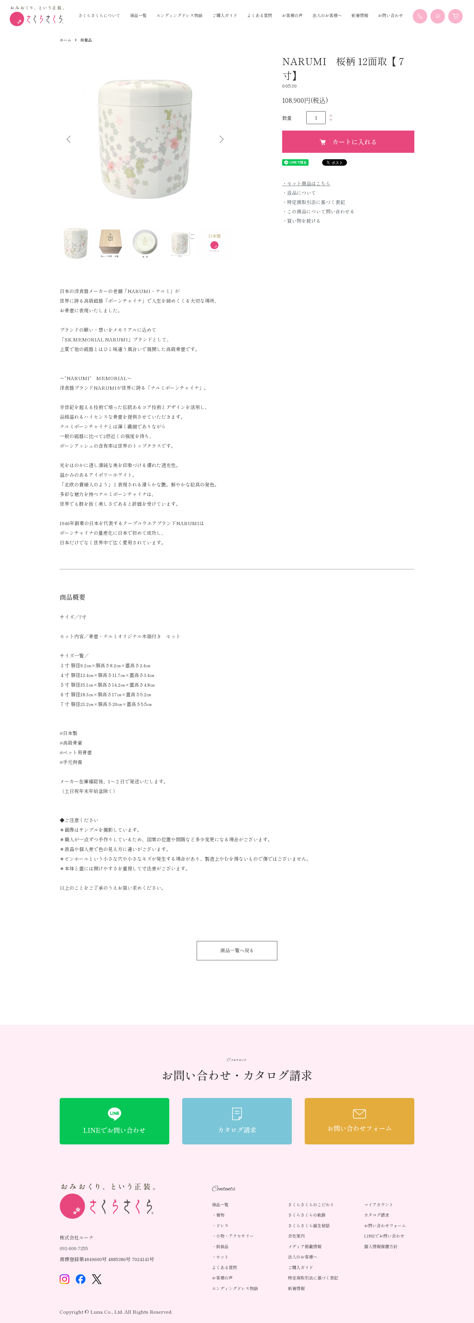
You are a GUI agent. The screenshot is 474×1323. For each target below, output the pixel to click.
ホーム (65, 40)
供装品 (222, 1246)
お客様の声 (292, 15)
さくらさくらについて (99, 15)
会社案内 (296, 1236)
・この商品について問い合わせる (318, 211)
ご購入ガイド (224, 15)
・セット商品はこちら (306, 183)
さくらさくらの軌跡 (307, 1215)
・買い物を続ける (301, 220)
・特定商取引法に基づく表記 (313, 202)
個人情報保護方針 (381, 1246)
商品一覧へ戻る (237, 950)
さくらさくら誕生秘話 (309, 1225)
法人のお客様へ (327, 15)
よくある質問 (259, 15)
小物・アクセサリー (235, 1236)
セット (222, 1257)
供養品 (86, 40)
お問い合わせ (390, 15)
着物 (220, 1215)
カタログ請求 (376, 1215)
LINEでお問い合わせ (384, 1236)
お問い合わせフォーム (385, 1225)
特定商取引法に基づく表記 (313, 1278)
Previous (69, 139)
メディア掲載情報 (304, 1246)
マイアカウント (378, 1204)
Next (221, 139)
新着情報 (359, 15)
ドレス (222, 1225)
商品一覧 (138, 15)
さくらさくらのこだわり (311, 1204)
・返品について (299, 192)
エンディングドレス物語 (179, 15)
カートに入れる (354, 141)
